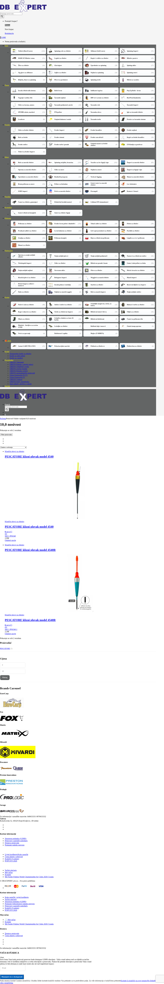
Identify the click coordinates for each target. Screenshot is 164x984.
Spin (6, 46)
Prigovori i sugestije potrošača (16, 841)
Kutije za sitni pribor (17, 356)
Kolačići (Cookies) (12, 859)
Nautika (8, 197)
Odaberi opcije (10, 540)
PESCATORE (5, 648)
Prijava (7, 25)
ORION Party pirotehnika (19, 382)
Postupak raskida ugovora (14, 845)
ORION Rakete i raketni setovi (21, 364)
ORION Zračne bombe (18, 369)
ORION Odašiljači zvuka (19, 367)
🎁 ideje (8, 341)
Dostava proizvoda (12, 843)
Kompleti (8, 207)
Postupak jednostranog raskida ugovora (20, 904)
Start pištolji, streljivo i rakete (21, 384)
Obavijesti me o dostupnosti (11, 977)
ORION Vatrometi (17, 362)
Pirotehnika (9, 360)
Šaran (7, 85)
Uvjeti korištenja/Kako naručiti (16, 854)
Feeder (7, 125)
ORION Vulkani (16, 379)
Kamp (7, 297)
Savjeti (7, 386)
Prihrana (8, 218)
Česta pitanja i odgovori (14, 857)
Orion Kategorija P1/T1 (19, 375)
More (7, 157)
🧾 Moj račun (10, 920)
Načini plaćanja (11, 870)
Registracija (9, 33)
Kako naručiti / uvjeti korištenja (17, 897)
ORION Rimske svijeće (19, 371)
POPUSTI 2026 (11, 861)
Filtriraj (4, 677)
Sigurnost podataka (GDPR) (15, 839)
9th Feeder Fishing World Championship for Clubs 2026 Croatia (29, 877)
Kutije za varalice (16, 358)
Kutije (7, 351)
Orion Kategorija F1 (17, 377)
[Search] (2, 16)
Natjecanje (9, 251)
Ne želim (150, 981)
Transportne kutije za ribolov (20, 354)
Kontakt (8, 875)
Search (7, 404)
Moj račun (9, 872)
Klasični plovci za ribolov (14, 451)
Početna (3, 419)
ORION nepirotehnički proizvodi (22, 373)
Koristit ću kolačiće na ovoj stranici (134, 981)
